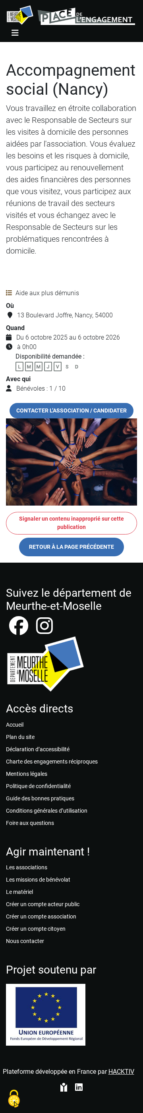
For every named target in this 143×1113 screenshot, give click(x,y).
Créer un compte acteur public (42, 904)
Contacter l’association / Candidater (71, 410)
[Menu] (15, 33)
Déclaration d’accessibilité (38, 749)
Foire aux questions (30, 823)
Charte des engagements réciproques (52, 761)
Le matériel (19, 892)
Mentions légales (26, 774)
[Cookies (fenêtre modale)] (14, 1099)
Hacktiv (121, 1071)
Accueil (14, 725)
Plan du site (20, 737)
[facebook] (19, 630)
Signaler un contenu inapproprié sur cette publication (71, 523)
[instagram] (44, 630)
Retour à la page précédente (71, 547)
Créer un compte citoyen (36, 929)
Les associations (26, 867)
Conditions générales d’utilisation (46, 811)
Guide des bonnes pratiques (40, 798)
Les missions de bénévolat (38, 879)
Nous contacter (25, 941)
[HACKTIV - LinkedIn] (79, 1088)
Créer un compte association (41, 916)
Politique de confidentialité (38, 786)
